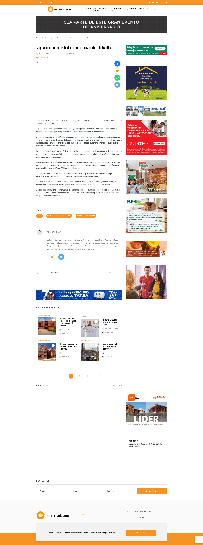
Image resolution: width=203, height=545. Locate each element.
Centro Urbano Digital (116, 9)
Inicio (38, 38)
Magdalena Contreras (86, 215)
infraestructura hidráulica (59, 215)
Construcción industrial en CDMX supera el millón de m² (110, 346)
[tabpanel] (79, 339)
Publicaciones (132, 8)
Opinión (141, 8)
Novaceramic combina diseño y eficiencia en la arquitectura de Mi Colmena (68, 322)
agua (39, 215)
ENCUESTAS (42, 386)
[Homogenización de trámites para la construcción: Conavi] (57, 281)
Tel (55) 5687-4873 (139, 517)
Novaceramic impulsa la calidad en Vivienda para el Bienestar (68, 346)
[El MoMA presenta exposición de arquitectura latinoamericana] (100, 280)
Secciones (89, 8)
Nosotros (150, 8)
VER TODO (117, 386)
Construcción (46, 38)
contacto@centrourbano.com (142, 511)
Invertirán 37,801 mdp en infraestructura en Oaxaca (110, 322)
